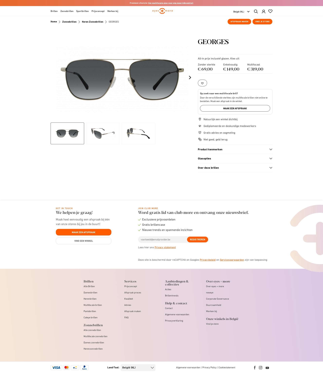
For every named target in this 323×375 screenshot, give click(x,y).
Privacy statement (165, 247)
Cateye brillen (91, 317)
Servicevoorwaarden (232, 259)
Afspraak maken (239, 21)
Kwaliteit (128, 298)
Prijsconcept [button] (98, 11)
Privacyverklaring (174, 320)
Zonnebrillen (69, 21)
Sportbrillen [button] (82, 11)
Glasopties (234, 158)
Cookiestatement (227, 367)
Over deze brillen (234, 167)
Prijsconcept (130, 286)
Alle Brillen (89, 286)
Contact (169, 308)
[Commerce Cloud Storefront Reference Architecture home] (162, 12)
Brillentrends (171, 295)
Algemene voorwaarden (177, 314)
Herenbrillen (90, 298)
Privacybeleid (208, 259)
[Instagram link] (260, 367)
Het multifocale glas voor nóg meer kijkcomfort (170, 3)
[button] (264, 11)
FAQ (126, 317)
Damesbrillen (90, 292)
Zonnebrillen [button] (67, 11)
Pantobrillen (90, 311)
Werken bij (211, 311)
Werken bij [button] (112, 11)
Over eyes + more (215, 286)
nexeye (209, 292)
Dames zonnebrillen (94, 342)
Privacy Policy (209, 367)
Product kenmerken (234, 149)
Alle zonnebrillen (92, 330)
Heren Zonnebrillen (92, 21)
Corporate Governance (217, 298)
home (54, 21)
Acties (168, 289)
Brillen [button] (54, 11)
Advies (127, 305)
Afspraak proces (132, 292)
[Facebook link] (255, 367)
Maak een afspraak (235, 108)
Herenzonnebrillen (93, 348)
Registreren (197, 239)
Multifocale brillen (93, 305)
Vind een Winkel (83, 241)
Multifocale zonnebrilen (95, 336)
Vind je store (262, 21)
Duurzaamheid (213, 305)
